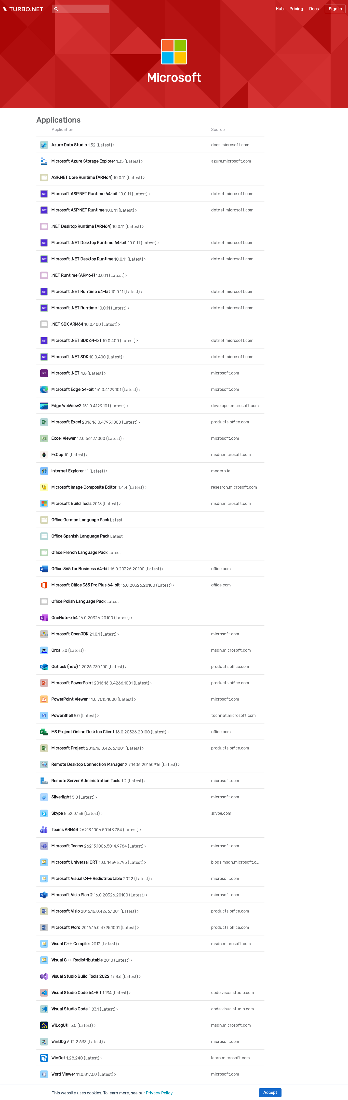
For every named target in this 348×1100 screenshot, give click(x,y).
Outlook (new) (64, 666)
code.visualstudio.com (232, 992)
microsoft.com (225, 373)
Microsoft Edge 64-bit (72, 389)
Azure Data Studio (69, 144)
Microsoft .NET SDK (69, 356)
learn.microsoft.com (230, 1057)
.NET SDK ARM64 (67, 324)
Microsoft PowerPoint (72, 682)
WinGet (58, 1057)
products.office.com (230, 422)
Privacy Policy (159, 1093)
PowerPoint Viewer (69, 699)
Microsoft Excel (66, 422)
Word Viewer (63, 1074)
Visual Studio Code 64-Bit (76, 992)
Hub (280, 8)
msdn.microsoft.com (231, 454)
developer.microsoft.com (235, 405)
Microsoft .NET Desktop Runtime (82, 259)
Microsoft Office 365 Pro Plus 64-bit (85, 585)
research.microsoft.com (234, 487)
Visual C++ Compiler (70, 943)
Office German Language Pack (80, 519)
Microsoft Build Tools (71, 503)
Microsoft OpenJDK (69, 634)
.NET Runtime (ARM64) (73, 275)
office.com (221, 568)
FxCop (57, 454)
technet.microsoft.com (233, 715)
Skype (57, 813)
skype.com (221, 813)
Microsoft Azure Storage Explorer (83, 161)
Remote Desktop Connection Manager (87, 764)
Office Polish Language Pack (78, 601)
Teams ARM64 (64, 829)
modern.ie (220, 470)
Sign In (335, 8)
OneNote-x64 (64, 617)
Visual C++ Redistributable (77, 960)
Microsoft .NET (65, 373)
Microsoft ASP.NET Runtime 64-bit (84, 193)
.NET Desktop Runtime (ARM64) (81, 226)
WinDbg (58, 1041)
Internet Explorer (67, 470)
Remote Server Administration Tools (85, 780)
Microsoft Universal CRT (74, 862)
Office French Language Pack (79, 552)
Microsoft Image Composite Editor (84, 487)
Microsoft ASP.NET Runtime (77, 210)
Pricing (296, 8)
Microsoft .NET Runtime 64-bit (80, 291)
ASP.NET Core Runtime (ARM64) (81, 177)
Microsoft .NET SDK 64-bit (76, 340)
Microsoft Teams (67, 845)
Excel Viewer (63, 438)
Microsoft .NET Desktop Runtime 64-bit (89, 242)
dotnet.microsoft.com (232, 193)
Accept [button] (270, 1092)
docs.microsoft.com (230, 144)
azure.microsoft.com (231, 161)
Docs (314, 8)
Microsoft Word (66, 927)
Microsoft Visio (65, 911)
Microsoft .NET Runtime (74, 307)
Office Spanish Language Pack (80, 536)
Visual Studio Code (69, 1009)
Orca (55, 650)
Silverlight (61, 797)
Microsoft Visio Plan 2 (72, 894)
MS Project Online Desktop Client (82, 731)
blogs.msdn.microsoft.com (236, 862)
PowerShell (62, 715)
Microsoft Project (68, 748)
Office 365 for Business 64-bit (80, 568)
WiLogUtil (60, 1025)
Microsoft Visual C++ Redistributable (86, 878)
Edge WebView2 (66, 405)
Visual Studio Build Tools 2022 (80, 976)
